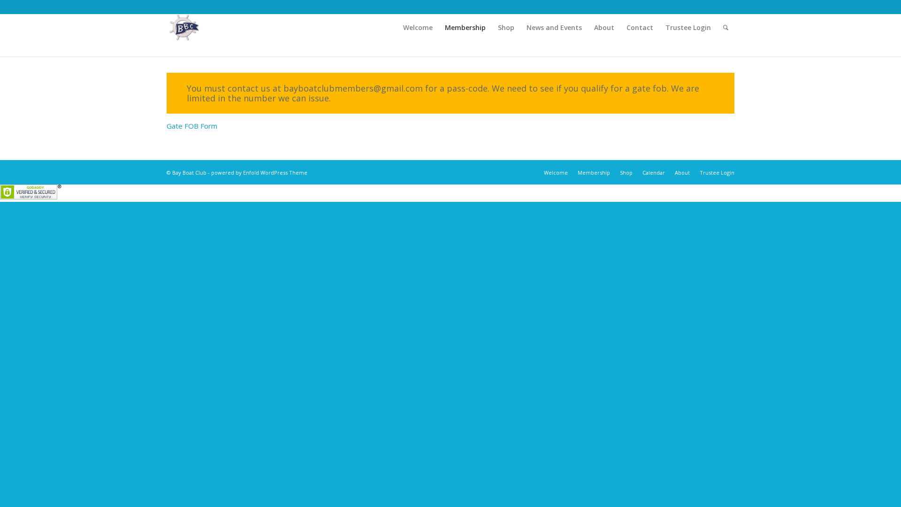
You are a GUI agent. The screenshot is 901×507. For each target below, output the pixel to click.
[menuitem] (418, 28)
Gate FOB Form (192, 126)
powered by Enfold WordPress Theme (259, 172)
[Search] (725, 28)
